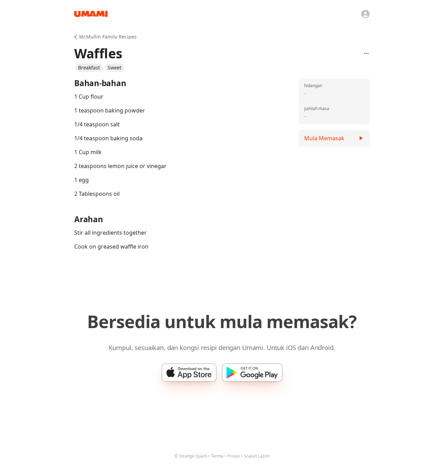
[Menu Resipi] (366, 53)
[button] (89, 68)
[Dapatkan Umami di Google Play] (252, 373)
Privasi (233, 456)
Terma (217, 456)
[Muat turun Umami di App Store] (189, 373)
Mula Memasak (324, 138)
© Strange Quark (190, 456)
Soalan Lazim (257, 456)
